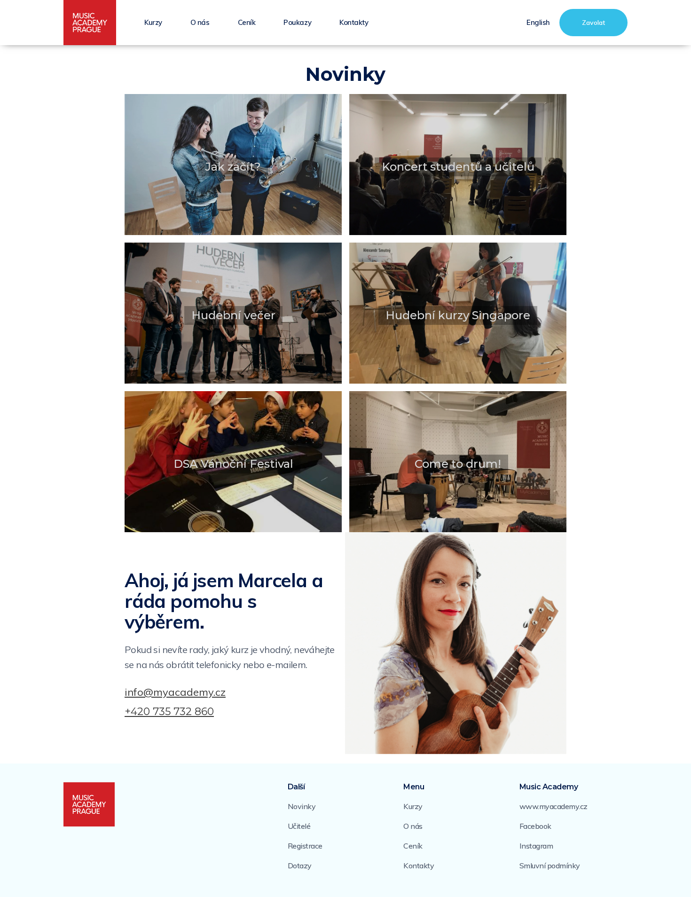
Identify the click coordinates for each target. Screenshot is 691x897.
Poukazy (297, 22)
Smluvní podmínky (549, 865)
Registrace (305, 845)
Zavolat (593, 22)
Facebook (535, 826)
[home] (89, 23)
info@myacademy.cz (175, 692)
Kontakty (353, 22)
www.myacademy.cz (553, 806)
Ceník (247, 22)
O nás (200, 22)
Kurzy (153, 22)
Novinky (302, 806)
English (538, 22)
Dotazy (300, 865)
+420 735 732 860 (169, 711)
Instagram (536, 845)
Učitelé (299, 826)
